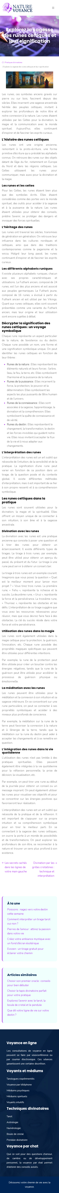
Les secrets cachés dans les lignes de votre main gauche (16, 867)
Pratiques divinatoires (13, 62)
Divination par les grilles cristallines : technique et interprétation (43, 869)
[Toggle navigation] (53, 8)
